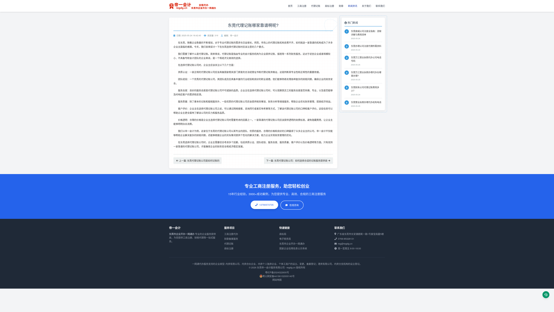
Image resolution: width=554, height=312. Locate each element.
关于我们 (366, 6)
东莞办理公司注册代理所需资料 (366, 45)
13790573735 (266, 204)
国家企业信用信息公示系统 (293, 248)
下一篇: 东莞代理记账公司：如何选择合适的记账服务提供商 (296, 160)
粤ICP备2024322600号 (277, 272)
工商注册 (301, 6)
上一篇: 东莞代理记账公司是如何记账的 (199, 160)
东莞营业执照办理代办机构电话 (366, 102)
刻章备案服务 (231, 238)
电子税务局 (285, 238)
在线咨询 (294, 205)
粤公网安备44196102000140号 (279, 276)
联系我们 (380, 6)
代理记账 (315, 6)
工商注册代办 (231, 234)
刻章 (341, 6)
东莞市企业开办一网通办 (181, 234)
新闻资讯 (352, 6)
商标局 (282, 234)
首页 (290, 6)
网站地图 (277, 279)
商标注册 (329, 6)
